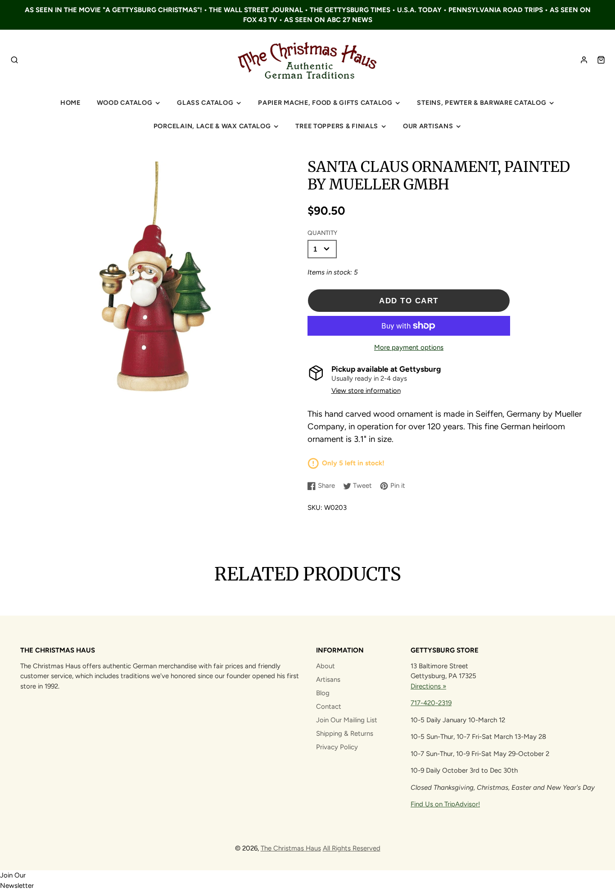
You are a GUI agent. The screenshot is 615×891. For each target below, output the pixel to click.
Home (70, 103)
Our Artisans (428, 126)
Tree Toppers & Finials (336, 126)
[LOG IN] (584, 60)
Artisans (328, 679)
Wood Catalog (125, 103)
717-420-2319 (431, 703)
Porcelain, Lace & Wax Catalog (212, 126)
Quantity (322, 232)
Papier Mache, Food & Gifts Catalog (325, 103)
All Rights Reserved (351, 848)
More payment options (408, 347)
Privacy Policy (337, 747)
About (325, 666)
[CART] (601, 60)
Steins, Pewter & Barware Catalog (481, 103)
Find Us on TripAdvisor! (445, 804)
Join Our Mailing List (346, 720)
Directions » (428, 686)
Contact (328, 706)
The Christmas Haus (291, 848)
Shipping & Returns (344, 733)
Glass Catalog (205, 103)
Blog (323, 693)
